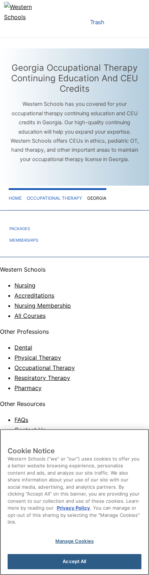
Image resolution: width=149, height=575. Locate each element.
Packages (19, 228)
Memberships (23, 240)
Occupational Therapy (44, 367)
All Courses (30, 315)
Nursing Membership (42, 305)
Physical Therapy (37, 357)
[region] (74, 502)
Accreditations (34, 295)
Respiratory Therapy (42, 377)
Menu (76, 24)
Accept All (74, 561)
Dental (23, 347)
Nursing (24, 285)
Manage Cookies (74, 541)
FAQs (21, 419)
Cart (118, 24)
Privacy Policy (73, 508)
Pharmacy (28, 388)
